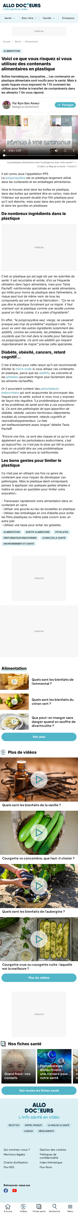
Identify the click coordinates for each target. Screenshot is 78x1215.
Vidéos (23, 1211)
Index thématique (51, 1162)
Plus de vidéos (22, 752)
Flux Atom (46, 1167)
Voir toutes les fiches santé (39, 1090)
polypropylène (15, 178)
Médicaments (46, 1131)
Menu (70, 1211)
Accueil (7, 41)
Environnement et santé (19, 543)
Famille (47, 18)
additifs (44, 373)
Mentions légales (14, 1154)
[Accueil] (39, 1111)
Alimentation (31, 41)
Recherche (54, 1211)
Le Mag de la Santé (53, 537)
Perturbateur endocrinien (20, 537)
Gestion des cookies (53, 1150)
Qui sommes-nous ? (17, 1150)
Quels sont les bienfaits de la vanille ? (31, 805)
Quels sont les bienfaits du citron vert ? (53, 701)
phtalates (12, 377)
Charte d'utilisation (16, 1162)
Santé (8, 18)
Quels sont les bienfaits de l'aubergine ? (33, 911)
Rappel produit (33, 1125)
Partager (68, 105)
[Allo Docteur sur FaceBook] (6, 1190)
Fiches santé (39, 1211)
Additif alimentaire (38, 532)
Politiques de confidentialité (49, 1156)
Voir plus (39, 737)
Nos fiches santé (24, 1043)
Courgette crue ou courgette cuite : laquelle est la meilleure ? (37, 966)
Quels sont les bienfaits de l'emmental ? (53, 681)
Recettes (14, 1125)
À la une (8, 1211)
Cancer (28, 1131)
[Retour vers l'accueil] (39, 6)
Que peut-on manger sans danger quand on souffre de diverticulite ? (54, 722)
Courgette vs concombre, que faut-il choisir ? (38, 858)
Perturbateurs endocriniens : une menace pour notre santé (54, 1072)
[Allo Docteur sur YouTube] (14, 1190)
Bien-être (27, 18)
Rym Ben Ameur (29, 103)
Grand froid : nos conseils (17, 1076)
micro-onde (24, 369)
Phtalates (61, 532)
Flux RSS (9, 1167)
